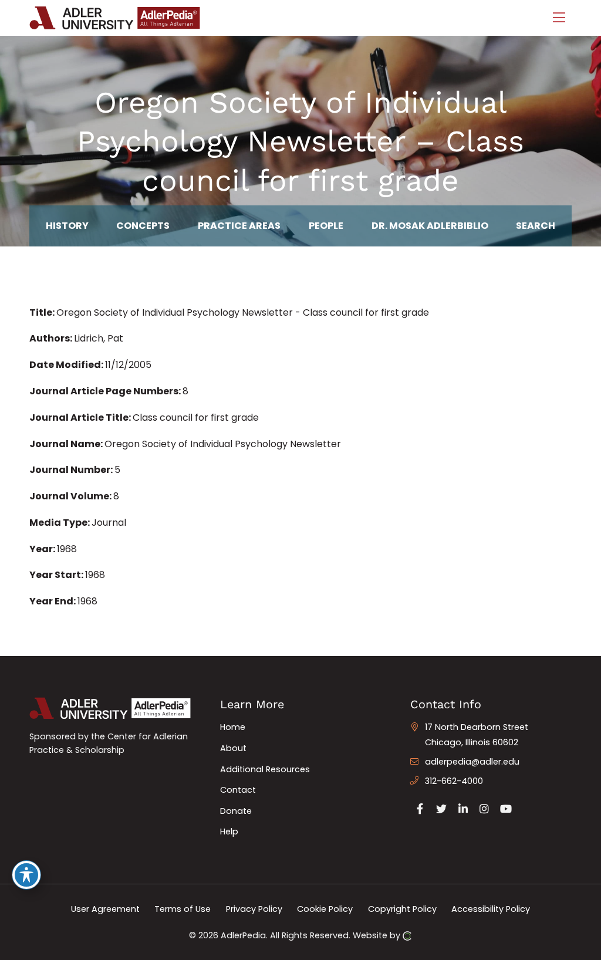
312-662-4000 (454, 781)
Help (229, 831)
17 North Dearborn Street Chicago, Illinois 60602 (476, 734)
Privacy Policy (254, 909)
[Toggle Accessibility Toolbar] (26, 875)
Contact (238, 790)
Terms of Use (182, 909)
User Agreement (105, 909)
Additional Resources (265, 769)
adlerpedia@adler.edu (472, 762)
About (233, 748)
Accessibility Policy (490, 909)
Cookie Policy (325, 909)
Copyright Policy (402, 909)
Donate (236, 811)
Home (232, 727)
